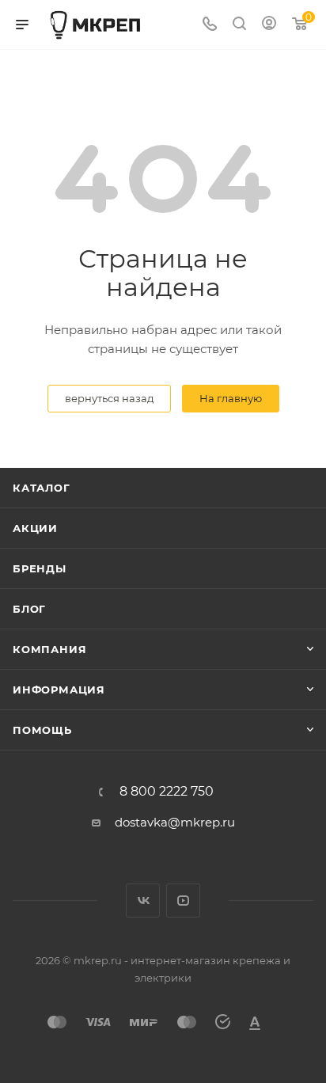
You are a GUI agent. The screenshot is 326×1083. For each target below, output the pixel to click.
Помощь (42, 730)
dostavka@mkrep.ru (175, 822)
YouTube (183, 901)
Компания (49, 649)
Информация (59, 689)
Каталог (41, 487)
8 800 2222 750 (166, 791)
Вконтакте (143, 901)
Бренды (39, 568)
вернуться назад (109, 398)
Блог (29, 608)
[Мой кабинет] (269, 24)
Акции (35, 528)
